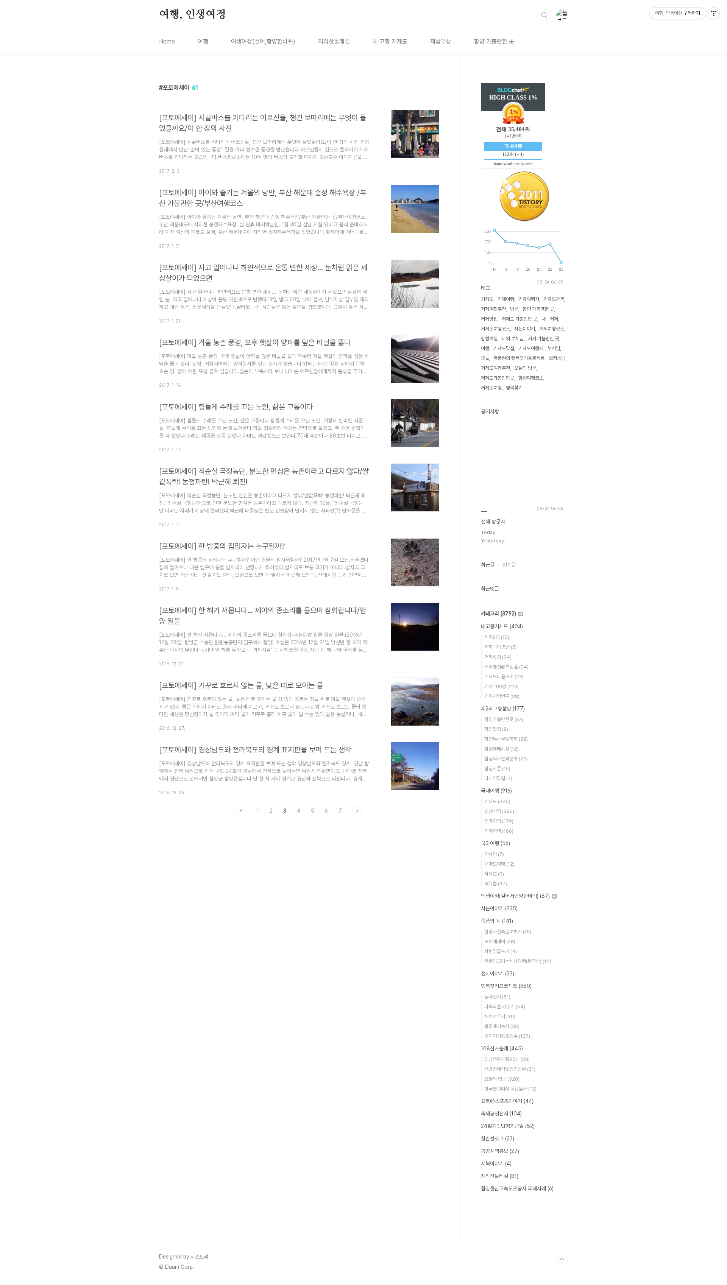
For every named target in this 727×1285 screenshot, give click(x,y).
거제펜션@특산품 (506, 667)
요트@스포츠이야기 (507, 1101)
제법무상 (440, 41)
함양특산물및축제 (506, 739)
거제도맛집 (503, 348)
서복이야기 (496, 1163)
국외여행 (495, 843)
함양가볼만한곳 (503, 719)
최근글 (488, 565)
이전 (241, 810)
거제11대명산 (500, 647)
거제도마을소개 (504, 676)
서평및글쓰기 (500, 951)
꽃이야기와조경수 (507, 1036)
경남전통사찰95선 (507, 1059)
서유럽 (494, 874)
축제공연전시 (501, 1114)
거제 (554, 319)
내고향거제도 (502, 626)
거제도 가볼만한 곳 (519, 319)
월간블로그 (497, 1138)
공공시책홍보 (500, 1151)
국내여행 (496, 791)
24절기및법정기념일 (508, 1126)
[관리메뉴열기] (713, 13)
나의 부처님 (513, 338)
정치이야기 (497, 973)
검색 (544, 15)
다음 (357, 810)
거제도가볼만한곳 (497, 378)
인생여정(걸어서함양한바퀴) (515, 896)
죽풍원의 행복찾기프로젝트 (518, 358)
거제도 (487, 299)
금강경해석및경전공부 (509, 1069)
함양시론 (497, 768)
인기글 (509, 565)
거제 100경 (501, 686)
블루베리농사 (502, 1026)
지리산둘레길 (334, 41)
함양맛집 (496, 729)
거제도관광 (553, 299)
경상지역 (499, 811)
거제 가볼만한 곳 (543, 338)
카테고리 (498, 614)
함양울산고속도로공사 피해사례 (517, 1188)
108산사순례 (502, 1048)
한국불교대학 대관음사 (510, 1089)
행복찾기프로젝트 (506, 986)
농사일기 (497, 997)
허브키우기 (499, 1016)
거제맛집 (489, 319)
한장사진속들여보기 (507, 932)
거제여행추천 (493, 309)
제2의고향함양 (503, 709)
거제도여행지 (530, 348)
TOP (562, 1260)
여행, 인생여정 (192, 14)
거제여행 (506, 299)
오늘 (485, 358)
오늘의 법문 (525, 368)
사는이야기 (524, 329)
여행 (203, 41)
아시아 (494, 854)
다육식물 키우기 (504, 1006)
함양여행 (489, 338)
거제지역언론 (502, 696)
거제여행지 (528, 299)
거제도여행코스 (495, 329)
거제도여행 (491, 388)
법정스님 (557, 358)
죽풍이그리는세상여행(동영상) (517, 961)
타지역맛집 (498, 778)
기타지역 (498, 831)
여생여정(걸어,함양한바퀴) (263, 41)
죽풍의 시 (497, 921)
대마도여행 (499, 864)
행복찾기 (514, 388)
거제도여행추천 (495, 368)
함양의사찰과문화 (506, 759)
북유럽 (495, 883)
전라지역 (498, 821)
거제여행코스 (551, 329)
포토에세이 (499, 941)
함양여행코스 (530, 378)
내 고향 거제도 (390, 41)
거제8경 (496, 637)
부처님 (554, 348)
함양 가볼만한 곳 (494, 41)
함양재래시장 (501, 749)
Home (167, 41)
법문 (514, 309)
